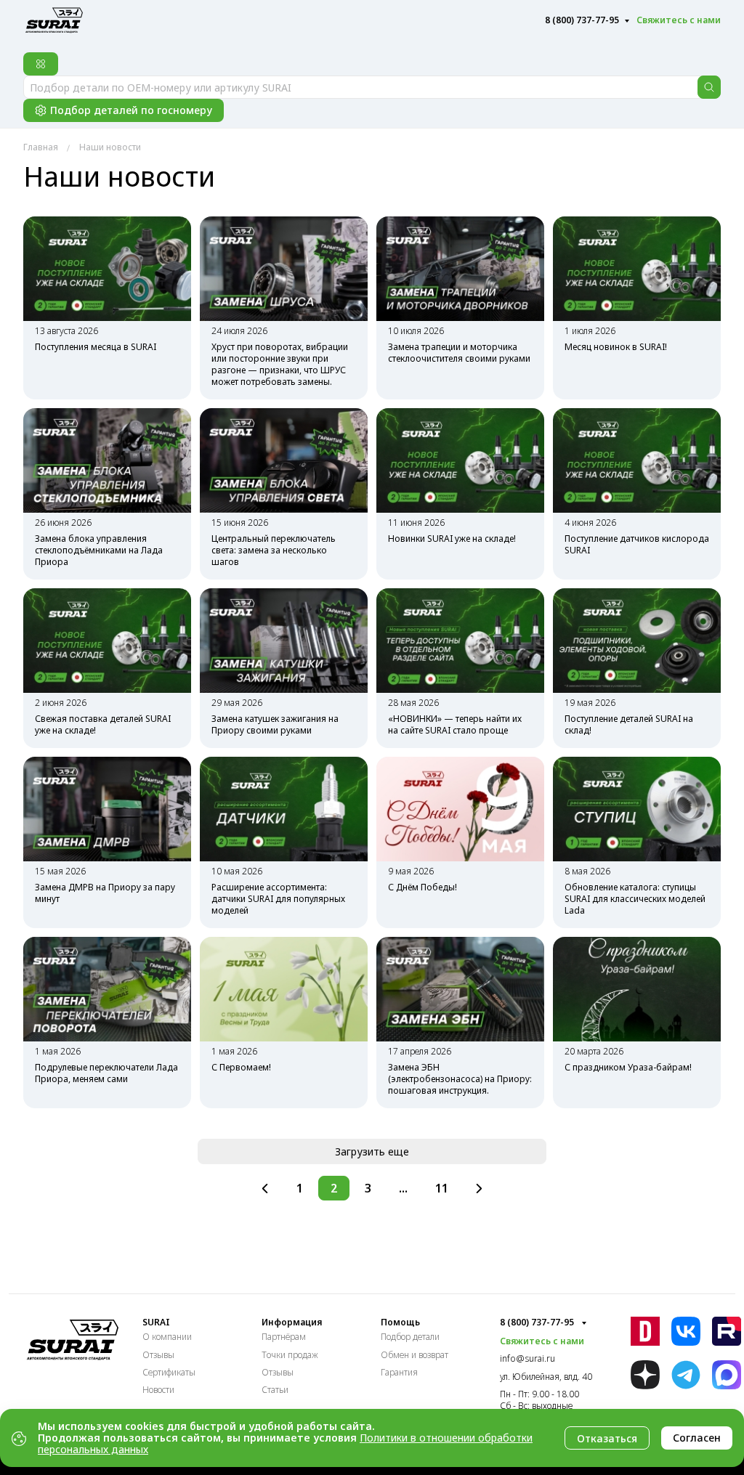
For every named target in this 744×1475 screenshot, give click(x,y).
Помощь (400, 1322)
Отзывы (158, 1355)
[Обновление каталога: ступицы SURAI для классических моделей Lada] (637, 809)
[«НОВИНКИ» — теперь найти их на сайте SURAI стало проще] (460, 640)
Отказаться (607, 1438)
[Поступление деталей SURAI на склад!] (637, 640)
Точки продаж (290, 1355)
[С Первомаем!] (284, 989)
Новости (158, 1389)
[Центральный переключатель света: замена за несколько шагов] (284, 460)
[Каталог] (40, 64)
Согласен (697, 1437)
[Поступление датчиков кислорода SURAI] (637, 460)
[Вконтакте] (685, 1332)
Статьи (275, 1389)
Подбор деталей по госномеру (131, 110)
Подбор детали (410, 1336)
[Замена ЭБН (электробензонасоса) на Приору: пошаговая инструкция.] (460, 989)
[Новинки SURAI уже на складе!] (460, 460)
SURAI (156, 1322)
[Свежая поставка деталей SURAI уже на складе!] (107, 640)
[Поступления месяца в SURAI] (107, 268)
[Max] (726, 1374)
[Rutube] (726, 1331)
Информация (292, 1322)
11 (441, 1188)
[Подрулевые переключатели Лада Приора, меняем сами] (107, 989)
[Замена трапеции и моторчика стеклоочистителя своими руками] (460, 268)
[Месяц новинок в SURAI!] (637, 268)
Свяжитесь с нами (678, 20)
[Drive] (645, 1331)
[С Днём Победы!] (460, 809)
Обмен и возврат (414, 1355)
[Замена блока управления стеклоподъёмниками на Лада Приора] (107, 460)
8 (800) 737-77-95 (582, 20)
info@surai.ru (527, 1359)
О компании (167, 1336)
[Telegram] (685, 1374)
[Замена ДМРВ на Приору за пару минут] (107, 809)
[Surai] (54, 18)
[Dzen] (645, 1374)
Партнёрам (284, 1336)
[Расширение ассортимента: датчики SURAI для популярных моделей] (284, 809)
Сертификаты (168, 1372)
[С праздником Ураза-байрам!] (637, 989)
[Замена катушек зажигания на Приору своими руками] (284, 640)
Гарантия (399, 1372)
